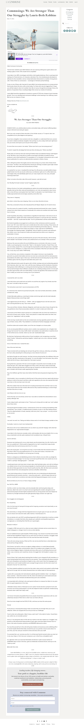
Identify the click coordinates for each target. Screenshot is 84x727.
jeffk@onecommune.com (22, 100)
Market (71, 2)
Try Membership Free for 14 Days (32, 684)
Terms (53, 724)
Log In (76, 2)
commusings (69, 14)
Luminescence (61, 2)
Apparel (43, 724)
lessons (69, 15)
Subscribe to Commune (33, 709)
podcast (69, 17)
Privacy (48, 724)
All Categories (69, 12)
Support (38, 724)
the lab (69, 19)
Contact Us (32, 724)
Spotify (36, 62)
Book (67, 2)
